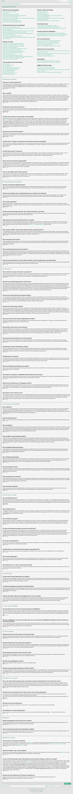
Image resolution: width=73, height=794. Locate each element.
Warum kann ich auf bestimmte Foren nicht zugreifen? (14, 51)
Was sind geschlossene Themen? (10, 73)
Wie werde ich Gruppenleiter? (43, 16)
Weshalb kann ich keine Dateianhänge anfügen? (12, 52)
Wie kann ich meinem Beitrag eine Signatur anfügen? (13, 46)
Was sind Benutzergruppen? (43, 14)
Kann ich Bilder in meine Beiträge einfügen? (11, 67)
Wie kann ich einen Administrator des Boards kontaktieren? (49, 72)
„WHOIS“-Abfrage (29, 762)
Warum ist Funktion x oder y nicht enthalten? (46, 68)
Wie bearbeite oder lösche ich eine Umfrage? (12, 50)
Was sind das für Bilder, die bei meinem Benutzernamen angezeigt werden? (18, 33)
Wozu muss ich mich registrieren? (10, 11)
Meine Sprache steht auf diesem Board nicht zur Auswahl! (14, 32)
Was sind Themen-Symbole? (8, 74)
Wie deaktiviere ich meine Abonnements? (45, 55)
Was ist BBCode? (6, 64)
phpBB (33, 789)
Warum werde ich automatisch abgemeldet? (12, 20)
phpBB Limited (33, 224)
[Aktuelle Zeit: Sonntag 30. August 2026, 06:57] (69, 4)
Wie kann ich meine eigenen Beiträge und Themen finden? (49, 45)
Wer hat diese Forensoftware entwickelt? (45, 67)
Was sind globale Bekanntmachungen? (11, 69)
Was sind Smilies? (6, 66)
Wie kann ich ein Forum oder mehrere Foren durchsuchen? (49, 40)
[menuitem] (55, 786)
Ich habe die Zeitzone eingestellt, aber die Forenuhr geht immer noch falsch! (18, 30)
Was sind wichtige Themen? (8, 71)
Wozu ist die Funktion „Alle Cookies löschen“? (12, 22)
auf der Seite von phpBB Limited (56, 743)
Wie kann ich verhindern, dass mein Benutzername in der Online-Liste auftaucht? (19, 28)
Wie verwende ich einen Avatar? (9, 34)
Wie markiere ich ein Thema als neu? (10, 59)
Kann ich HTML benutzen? (8, 65)
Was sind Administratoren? (42, 11)
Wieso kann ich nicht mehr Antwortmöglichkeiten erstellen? (15, 48)
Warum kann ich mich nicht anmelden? (10, 16)
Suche (3, 1)
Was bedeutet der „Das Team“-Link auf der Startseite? (48, 20)
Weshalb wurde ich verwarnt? (9, 53)
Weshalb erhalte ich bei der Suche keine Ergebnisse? (48, 41)
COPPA (6, 119)
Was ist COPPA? (6, 13)
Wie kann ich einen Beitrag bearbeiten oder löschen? (13, 44)
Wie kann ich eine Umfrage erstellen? (10, 47)
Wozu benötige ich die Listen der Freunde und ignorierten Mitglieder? (51, 33)
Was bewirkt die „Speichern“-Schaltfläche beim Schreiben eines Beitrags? (18, 56)
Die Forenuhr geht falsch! (8, 29)
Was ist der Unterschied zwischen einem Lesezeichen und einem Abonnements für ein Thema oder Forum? (53, 51)
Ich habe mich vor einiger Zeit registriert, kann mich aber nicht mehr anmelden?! (19, 18)
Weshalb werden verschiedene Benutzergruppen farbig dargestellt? (51, 18)
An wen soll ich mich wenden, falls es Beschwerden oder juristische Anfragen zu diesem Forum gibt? (53, 70)
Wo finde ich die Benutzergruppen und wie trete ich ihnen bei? (49, 15)
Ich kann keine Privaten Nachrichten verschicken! (47, 25)
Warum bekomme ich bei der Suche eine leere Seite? (48, 43)
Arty (34, 790)
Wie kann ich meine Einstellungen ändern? (11, 26)
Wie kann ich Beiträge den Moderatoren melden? (13, 55)
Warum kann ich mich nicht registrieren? (11, 14)
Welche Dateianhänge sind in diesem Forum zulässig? (48, 60)
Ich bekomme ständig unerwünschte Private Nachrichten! (48, 26)
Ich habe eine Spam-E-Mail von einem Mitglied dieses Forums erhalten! (51, 28)
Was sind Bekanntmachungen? (9, 70)
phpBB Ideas (63, 752)
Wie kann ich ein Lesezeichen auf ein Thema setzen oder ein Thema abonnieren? (53, 53)
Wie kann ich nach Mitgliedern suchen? (45, 44)
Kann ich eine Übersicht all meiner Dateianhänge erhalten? (49, 62)
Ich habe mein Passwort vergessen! (10, 19)
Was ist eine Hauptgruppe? (42, 19)
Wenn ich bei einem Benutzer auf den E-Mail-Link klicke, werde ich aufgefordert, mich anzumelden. (19, 38)
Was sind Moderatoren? (42, 13)
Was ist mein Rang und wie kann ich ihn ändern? (12, 36)
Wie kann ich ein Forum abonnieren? (44, 54)
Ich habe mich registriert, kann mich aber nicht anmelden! (14, 15)
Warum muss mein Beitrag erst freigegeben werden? (13, 57)
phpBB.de (42, 224)
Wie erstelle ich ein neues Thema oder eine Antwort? (13, 43)
